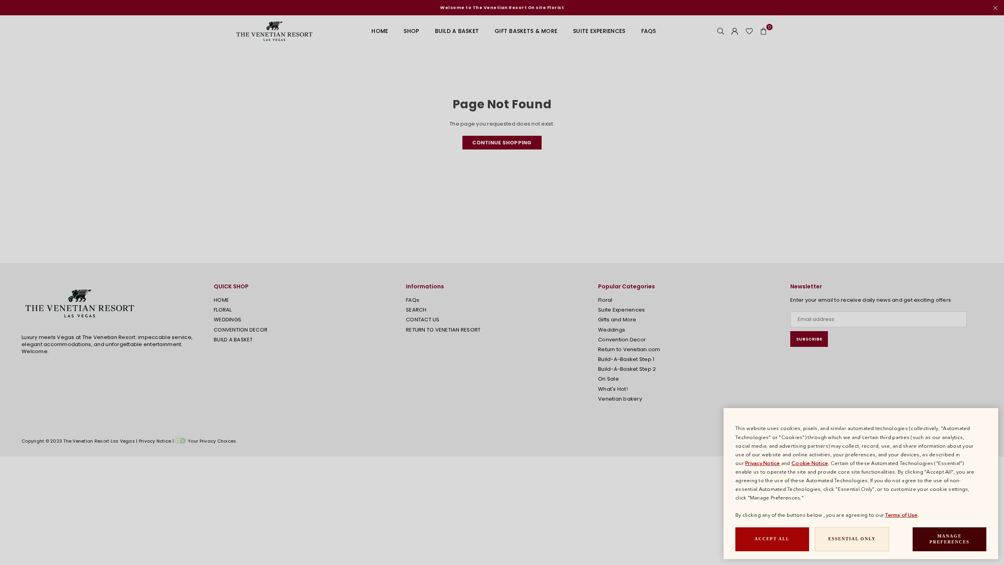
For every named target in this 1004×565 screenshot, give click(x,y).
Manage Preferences (949, 539)
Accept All (772, 538)
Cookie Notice (809, 463)
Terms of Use (901, 515)
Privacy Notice (762, 463)
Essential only (852, 538)
